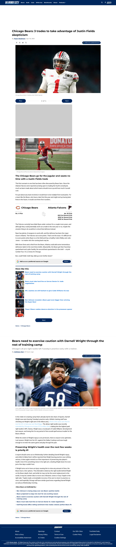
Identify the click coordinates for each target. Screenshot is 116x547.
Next (67, 101)
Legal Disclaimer (95, 534)
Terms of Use (58, 534)
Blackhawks (48, 2)
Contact (57, 531)
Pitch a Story (19, 534)
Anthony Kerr (19, 352)
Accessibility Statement (23, 538)
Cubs (32, 2)
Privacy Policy (42, 534)
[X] (102, 2)
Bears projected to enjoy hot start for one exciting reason (37, 494)
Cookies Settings (60, 538)
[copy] (26, 42)
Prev (20, 101)
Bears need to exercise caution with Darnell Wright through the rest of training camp (42, 498)
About (55, 2)
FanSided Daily (95, 531)
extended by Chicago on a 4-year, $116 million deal (32, 426)
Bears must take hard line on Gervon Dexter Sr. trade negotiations (41, 502)
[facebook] (105, 2)
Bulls (27, 2)
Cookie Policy (77, 534)
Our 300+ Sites (78, 531)
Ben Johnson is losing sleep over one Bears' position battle (38, 491)
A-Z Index (41, 538)
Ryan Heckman (19, 38)
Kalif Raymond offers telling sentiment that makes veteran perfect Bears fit (44, 504)
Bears (22, 2)
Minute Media (13, 542)
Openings (41, 531)
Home (17, 326)
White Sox (39, 2)
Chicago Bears (25, 326)
